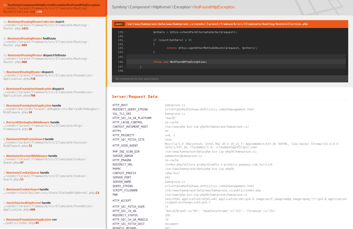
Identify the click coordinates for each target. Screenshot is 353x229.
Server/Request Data (135, 96)
